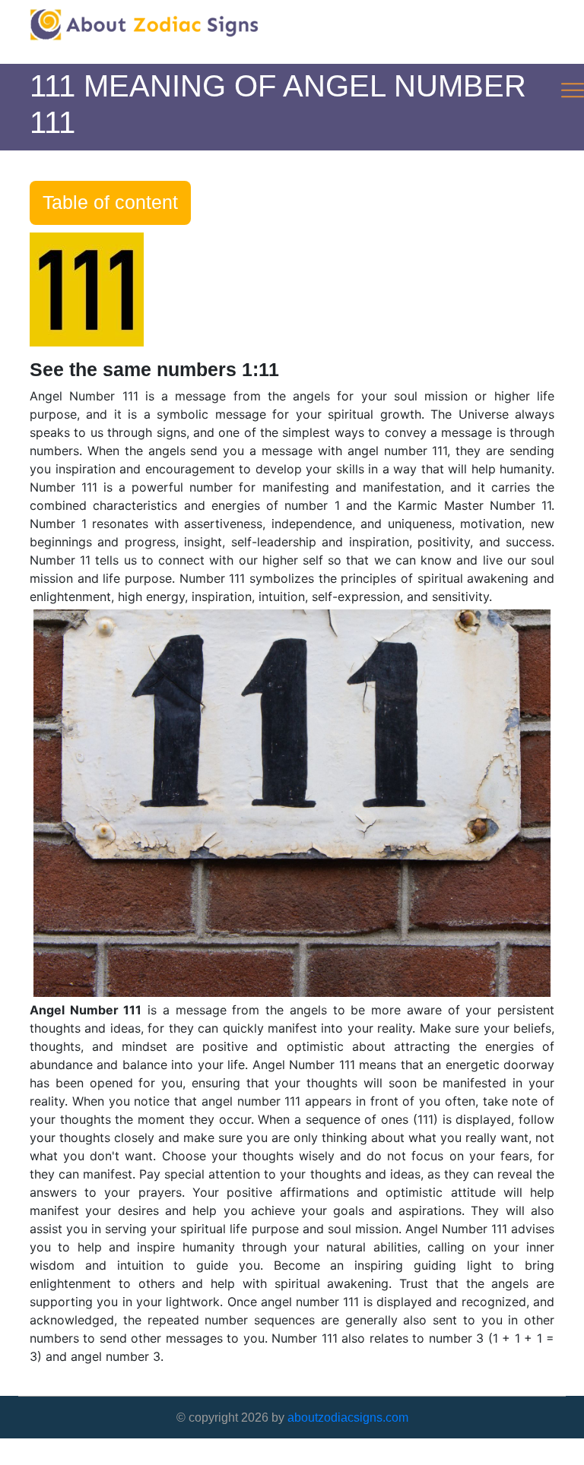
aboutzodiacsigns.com (347, 1417)
